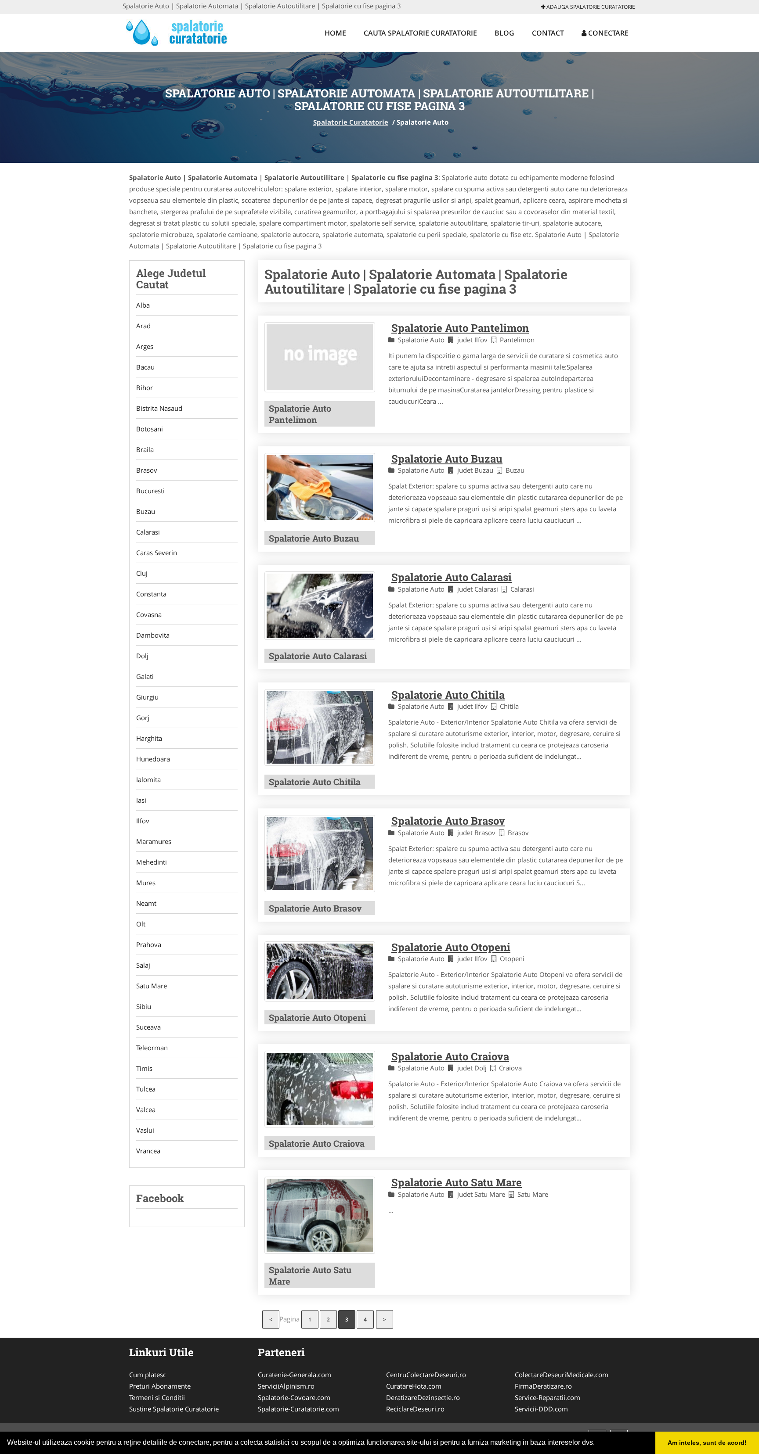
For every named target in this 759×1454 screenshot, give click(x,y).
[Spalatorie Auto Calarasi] (319, 605)
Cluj (142, 573)
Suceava (148, 1027)
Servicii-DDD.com (541, 1408)
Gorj (142, 717)
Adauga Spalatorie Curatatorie (590, 7)
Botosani (149, 428)
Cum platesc (147, 1374)
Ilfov (142, 820)
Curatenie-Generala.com (294, 1374)
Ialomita (148, 779)
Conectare (607, 33)
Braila (145, 449)
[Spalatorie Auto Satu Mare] (319, 1215)
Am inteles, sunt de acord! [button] (707, 1442)
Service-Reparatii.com (547, 1397)
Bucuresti (150, 490)
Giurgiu (147, 697)
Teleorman (152, 1047)
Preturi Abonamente (160, 1386)
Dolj (142, 655)
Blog (504, 33)
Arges (144, 346)
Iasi (141, 800)
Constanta (151, 593)
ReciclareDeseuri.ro (415, 1408)
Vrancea (148, 1150)
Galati (145, 676)
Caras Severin (156, 552)
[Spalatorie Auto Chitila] (319, 727)
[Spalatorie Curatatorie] (180, 31)
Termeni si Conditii (157, 1397)
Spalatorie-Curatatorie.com (298, 1408)
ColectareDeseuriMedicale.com (561, 1374)
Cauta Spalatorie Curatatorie (420, 33)
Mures (145, 882)
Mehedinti (151, 862)
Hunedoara (153, 758)
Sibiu (143, 1006)
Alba (143, 305)
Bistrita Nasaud (159, 408)
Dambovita (153, 635)
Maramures (153, 841)
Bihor (144, 387)
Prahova (148, 944)
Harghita (149, 738)
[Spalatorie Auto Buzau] (319, 488)
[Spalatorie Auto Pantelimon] (319, 357)
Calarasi (148, 532)
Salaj (143, 965)
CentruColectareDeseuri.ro (426, 1374)
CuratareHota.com (413, 1386)
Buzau (145, 511)
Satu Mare (151, 985)
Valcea (145, 1109)
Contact (548, 33)
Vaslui (145, 1130)
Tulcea (145, 1088)
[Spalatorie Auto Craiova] (319, 1089)
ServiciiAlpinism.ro (286, 1386)
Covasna (149, 614)
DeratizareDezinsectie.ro (423, 1397)
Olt (140, 923)
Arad (143, 325)
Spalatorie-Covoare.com (294, 1397)
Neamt (146, 903)
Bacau (145, 367)
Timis (144, 1068)
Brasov (146, 470)
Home (335, 33)
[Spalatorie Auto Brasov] (319, 853)
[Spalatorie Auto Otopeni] (319, 971)
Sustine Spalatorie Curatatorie (174, 1408)
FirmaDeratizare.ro (543, 1386)
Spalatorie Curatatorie (350, 122)
